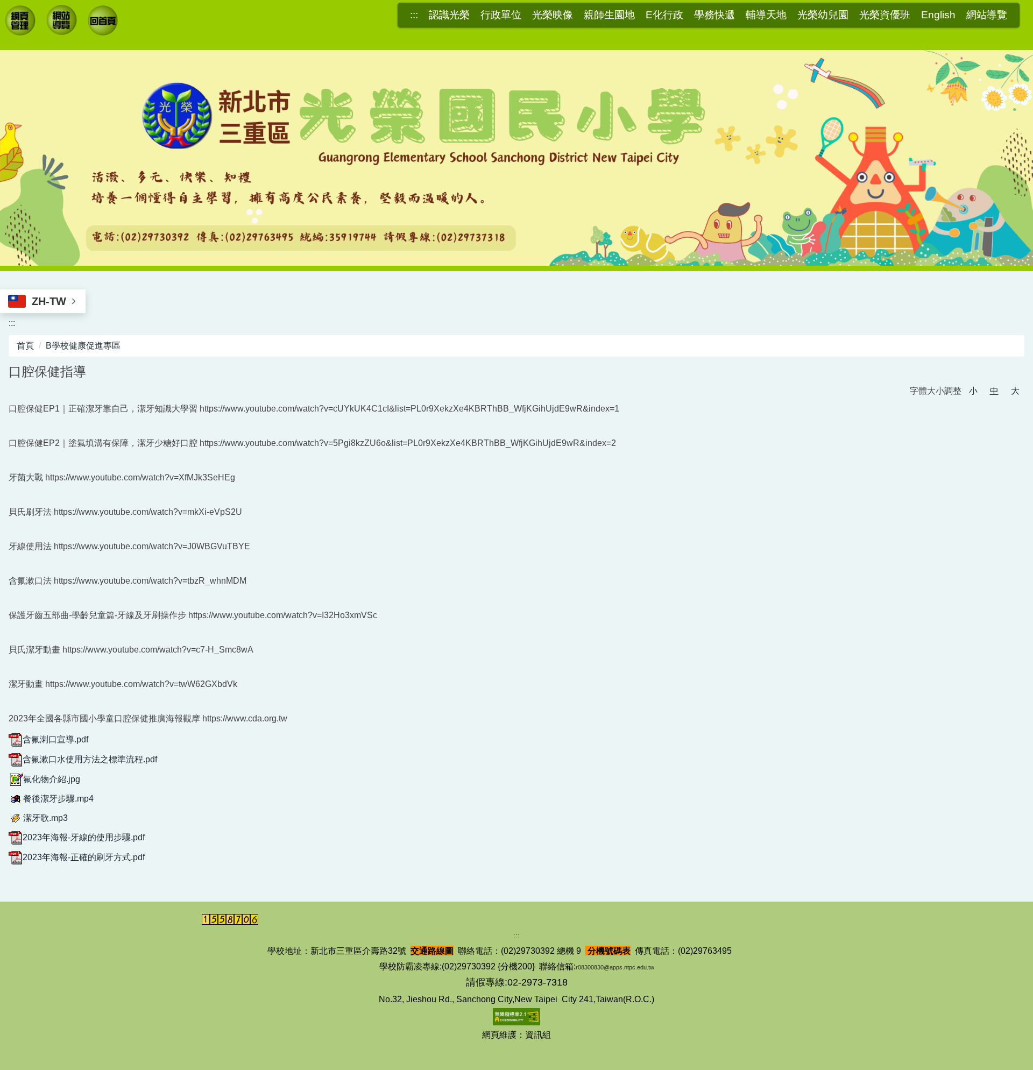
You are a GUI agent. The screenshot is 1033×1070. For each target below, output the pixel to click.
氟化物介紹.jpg (51, 779)
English (938, 15)
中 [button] (994, 390)
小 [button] (973, 390)
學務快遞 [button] (714, 15)
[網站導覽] (62, 21)
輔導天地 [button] (766, 15)
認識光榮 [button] (449, 15)
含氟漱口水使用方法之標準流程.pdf (90, 759)
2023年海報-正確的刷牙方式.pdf (84, 857)
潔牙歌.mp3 (45, 818)
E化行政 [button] (664, 15)
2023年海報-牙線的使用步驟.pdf (84, 837)
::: (414, 15)
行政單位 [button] (500, 15)
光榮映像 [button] (552, 15)
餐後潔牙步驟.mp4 (58, 798)
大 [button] (1015, 390)
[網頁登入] (20, 22)
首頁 (25, 345)
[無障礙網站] (516, 1016)
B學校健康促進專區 (83, 345)
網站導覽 (986, 15)
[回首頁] (103, 22)
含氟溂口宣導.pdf (55, 739)
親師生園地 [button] (609, 15)
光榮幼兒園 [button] (822, 15)
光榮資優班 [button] (884, 15)
